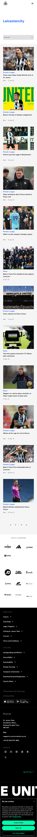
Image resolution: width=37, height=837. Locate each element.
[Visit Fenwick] (29, 572)
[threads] (27, 751)
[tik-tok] (5, 751)
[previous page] (11, 525)
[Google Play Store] (22, 701)
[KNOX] (7, 545)
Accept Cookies (18, 823)
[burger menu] (32, 3)
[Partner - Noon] (29, 545)
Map (4, 732)
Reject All (18, 828)
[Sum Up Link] (7, 555)
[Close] (34, 801)
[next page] (26, 525)
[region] (18, 818)
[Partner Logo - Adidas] (18, 545)
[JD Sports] (7, 572)
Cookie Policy (17, 817)
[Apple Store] (9, 701)
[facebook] (22, 751)
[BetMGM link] (18, 572)
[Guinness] (18, 594)
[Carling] (18, 583)
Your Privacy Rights (18, 833)
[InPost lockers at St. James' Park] (7, 583)
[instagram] (16, 751)
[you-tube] (11, 751)
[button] (18, 37)
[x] (5, 757)
